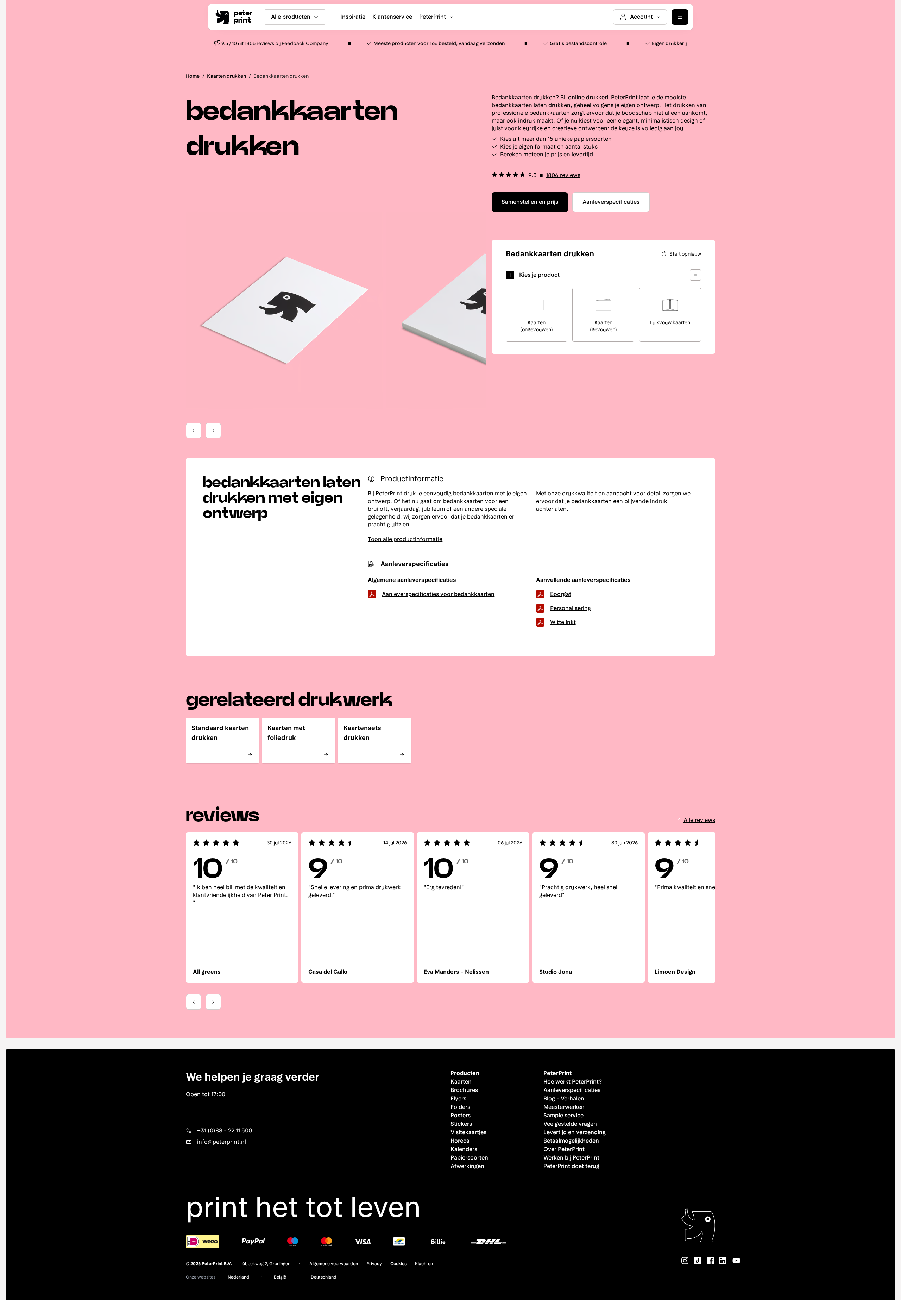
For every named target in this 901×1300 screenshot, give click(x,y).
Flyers (458, 1098)
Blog (549, 1098)
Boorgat (560, 594)
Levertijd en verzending (574, 1132)
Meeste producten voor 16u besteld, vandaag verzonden (439, 43)
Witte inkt (563, 622)
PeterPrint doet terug (571, 1166)
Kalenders (463, 1149)
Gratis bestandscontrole (578, 43)
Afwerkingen (467, 1166)
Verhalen (572, 1098)
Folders (460, 1107)
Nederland (238, 1277)
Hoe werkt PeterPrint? (572, 1081)
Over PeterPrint (564, 1149)
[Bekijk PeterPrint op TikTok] (697, 1260)
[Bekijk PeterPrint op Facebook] (710, 1260)
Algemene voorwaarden (333, 1263)
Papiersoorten (469, 1157)
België (280, 1277)
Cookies (398, 1263)
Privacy (374, 1263)
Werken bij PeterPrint (571, 1157)
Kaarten (461, 1081)
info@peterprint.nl (221, 1141)
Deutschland (323, 1277)
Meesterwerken (564, 1107)
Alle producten (290, 16)
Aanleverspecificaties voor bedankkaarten (438, 594)
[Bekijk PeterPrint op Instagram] (684, 1260)
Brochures (464, 1090)
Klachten (424, 1263)
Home (193, 76)
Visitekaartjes (468, 1132)
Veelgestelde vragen (570, 1123)
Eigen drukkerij (669, 43)
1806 (563, 175)
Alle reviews (699, 820)
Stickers (461, 1123)
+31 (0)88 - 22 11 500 (224, 1130)
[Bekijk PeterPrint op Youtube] (736, 1260)
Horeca (460, 1140)
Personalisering (570, 608)
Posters (460, 1115)
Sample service (563, 1115)
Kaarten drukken (226, 76)
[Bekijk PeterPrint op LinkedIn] (722, 1260)
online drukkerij (589, 97)
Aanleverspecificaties (571, 1090)
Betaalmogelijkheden (571, 1140)
